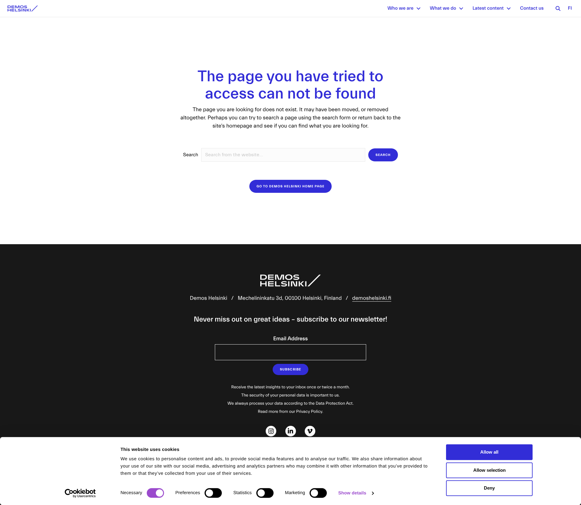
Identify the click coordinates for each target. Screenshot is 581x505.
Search (190, 155)
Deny (489, 487)
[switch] (213, 493)
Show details (352, 493)
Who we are (400, 8)
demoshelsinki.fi (371, 298)
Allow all (489, 452)
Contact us (531, 8)
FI (570, 8)
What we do (443, 8)
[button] (418, 8)
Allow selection (489, 470)
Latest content (488, 8)
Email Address (290, 338)
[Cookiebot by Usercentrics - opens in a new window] (80, 493)
